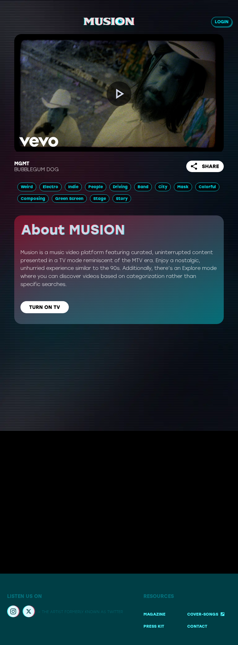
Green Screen (69, 198)
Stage (99, 198)
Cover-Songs (202, 614)
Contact (197, 626)
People (95, 186)
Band (143, 186)
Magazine (154, 614)
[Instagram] (13, 612)
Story (122, 198)
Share (210, 166)
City (162, 186)
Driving (120, 186)
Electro (50, 186)
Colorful (207, 186)
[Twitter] (29, 612)
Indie (73, 186)
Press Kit (153, 626)
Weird (27, 186)
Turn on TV (44, 307)
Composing (33, 198)
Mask (183, 186)
